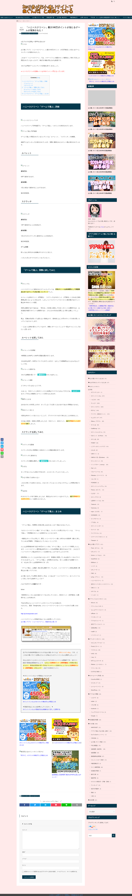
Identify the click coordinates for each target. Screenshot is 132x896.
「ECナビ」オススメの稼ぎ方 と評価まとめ (33, 755)
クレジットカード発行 (98, 760)
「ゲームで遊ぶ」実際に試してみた (33, 87)
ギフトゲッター (96, 392)
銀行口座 (94, 774)
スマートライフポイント (99, 537)
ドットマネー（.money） (99, 464)
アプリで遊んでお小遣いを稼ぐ (101, 731)
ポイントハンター (97, 526)
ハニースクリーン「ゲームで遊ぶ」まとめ (35, 93)
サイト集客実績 (97, 767)
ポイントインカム (98, 396)
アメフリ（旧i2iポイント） (100, 414)
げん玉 (94, 450)
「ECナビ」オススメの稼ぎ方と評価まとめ (101, 81)
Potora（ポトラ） (97, 490)
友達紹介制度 (95, 720)
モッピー (95, 403)
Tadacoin (95, 504)
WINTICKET (96, 727)
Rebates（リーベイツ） (99, 475)
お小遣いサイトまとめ (98, 378)
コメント (24, 830)
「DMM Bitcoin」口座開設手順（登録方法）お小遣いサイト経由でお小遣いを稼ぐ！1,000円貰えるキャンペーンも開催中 (101, 308)
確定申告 (94, 778)
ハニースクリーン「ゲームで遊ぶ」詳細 (34, 81)
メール (24, 858)
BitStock (94, 562)
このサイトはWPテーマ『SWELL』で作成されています (66, 895)
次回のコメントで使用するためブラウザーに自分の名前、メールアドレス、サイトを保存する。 (51, 871)
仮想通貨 (95, 753)
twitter (94, 701)
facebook (95, 708)
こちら (102, 227)
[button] (24, 804)
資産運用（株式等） (98, 749)
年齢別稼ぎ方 (96, 763)
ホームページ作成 (97, 675)
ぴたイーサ (95, 570)
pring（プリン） (97, 577)
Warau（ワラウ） (97, 421)
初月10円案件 (96, 789)
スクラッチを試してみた (32, 91)
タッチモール (96, 519)
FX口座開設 (95, 745)
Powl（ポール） (97, 548)
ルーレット (28, 83)
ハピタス (95, 399)
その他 (94, 724)
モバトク (95, 529)
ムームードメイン (97, 686)
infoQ (94, 653)
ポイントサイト (25, 33)
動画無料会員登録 (97, 756)
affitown (94, 613)
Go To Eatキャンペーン (98, 734)
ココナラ (94, 698)
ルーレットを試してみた (32, 89)
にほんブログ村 (93, 829)
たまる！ (95, 493)
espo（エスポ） (96, 511)
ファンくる (95, 668)
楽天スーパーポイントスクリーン (102, 584)
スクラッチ (28, 85)
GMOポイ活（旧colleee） (99, 457)
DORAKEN (95, 515)
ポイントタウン (97, 407)
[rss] (112, 1)
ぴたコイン (95, 551)
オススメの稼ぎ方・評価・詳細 (101, 781)
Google (94, 716)
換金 (93, 792)
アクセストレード (97, 620)
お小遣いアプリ (96, 544)
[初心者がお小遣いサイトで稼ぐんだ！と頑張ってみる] (66, 8)
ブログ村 (94, 705)
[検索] (114, 1)
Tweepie (94, 540)
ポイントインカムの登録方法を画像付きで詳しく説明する (41, 709)
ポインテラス (96, 497)
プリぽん (94, 522)
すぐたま (95, 425)
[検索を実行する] (113, 835)
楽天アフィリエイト (98, 624)
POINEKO (95, 482)
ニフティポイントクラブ (99, 446)
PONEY (94, 443)
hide (38, 77)
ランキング (95, 785)
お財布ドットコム (97, 500)
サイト (24, 865)
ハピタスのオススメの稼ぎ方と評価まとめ (67, 743)
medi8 (94, 631)
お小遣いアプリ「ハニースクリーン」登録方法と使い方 (39, 622)
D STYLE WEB (96, 671)
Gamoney (95, 508)
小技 (93, 796)
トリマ (94, 566)
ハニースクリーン (34, 33)
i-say (93, 657)
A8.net (94, 602)
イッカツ (94, 595)
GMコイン (95, 588)
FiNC (93, 573)
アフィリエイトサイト (98, 599)
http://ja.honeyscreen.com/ (29, 614)
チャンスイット (97, 461)
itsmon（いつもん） (98, 555)
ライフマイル (96, 533)
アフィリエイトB (97, 606)
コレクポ (94, 479)
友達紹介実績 (96, 771)
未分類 (93, 800)
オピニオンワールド (98, 643)
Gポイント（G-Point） (99, 435)
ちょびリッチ (96, 417)
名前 (24, 852)
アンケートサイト (97, 639)
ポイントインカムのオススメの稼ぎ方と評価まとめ (39, 702)
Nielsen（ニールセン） (98, 664)
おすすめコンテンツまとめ (99, 382)
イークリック (96, 635)
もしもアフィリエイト (98, 610)
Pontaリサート (96, 646)
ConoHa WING (96, 679)
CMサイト (95, 454)
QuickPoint (95, 559)
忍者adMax (95, 628)
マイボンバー (96, 617)
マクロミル (95, 650)
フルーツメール (97, 472)
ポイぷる (95, 439)
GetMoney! (95, 428)
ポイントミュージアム (98, 486)
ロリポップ (95, 683)
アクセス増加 (95, 694)
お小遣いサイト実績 (98, 742)
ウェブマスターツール (98, 712)
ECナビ (95, 410)
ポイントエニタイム (98, 432)
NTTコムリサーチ (97, 661)
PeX (93, 468)
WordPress (95, 690)
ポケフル (94, 591)
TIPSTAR (94, 738)
